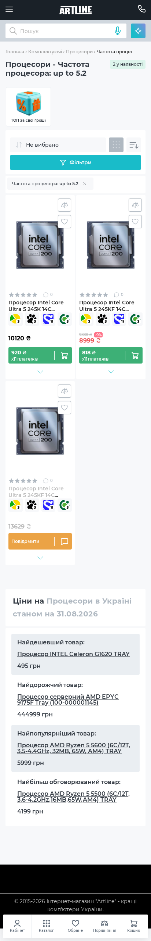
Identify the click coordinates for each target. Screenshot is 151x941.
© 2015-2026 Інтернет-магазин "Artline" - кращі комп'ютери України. (75, 905)
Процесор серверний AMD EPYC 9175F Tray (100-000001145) (68, 699)
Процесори (79, 51)
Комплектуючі (45, 51)
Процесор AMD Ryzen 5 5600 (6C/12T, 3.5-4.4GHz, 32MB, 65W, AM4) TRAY (73, 748)
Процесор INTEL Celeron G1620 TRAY (73, 654)
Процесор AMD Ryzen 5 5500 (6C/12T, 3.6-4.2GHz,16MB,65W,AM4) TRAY (73, 796)
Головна (14, 51)
